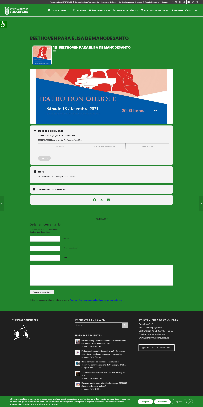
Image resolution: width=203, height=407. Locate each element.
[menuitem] (61, 2)
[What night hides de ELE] (2, 203)
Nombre (67, 238)
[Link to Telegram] (193, 2)
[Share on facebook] (94, 199)
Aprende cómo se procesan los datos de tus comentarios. (96, 300)
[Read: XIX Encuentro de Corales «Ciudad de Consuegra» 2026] (77, 373)
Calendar (43, 189)
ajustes (55, 404)
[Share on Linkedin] (108, 199)
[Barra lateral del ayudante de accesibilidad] (3, 24)
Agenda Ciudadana (152, 2)
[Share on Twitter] (101, 199)
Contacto (165, 2)
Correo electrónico (71, 248)
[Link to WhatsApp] (197, 2)
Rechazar (162, 401)
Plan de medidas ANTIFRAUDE (61, 2)
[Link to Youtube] (189, 2)
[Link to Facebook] (172, 2)
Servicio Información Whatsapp (130, 2)
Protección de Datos (109, 2)
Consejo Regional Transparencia (87, 2)
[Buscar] (196, 10)
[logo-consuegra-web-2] (18, 10)
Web (65, 257)
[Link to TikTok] (184, 2)
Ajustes (179, 401)
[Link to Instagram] (180, 2)
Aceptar (145, 401)
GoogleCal (59, 189)
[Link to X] (176, 2)
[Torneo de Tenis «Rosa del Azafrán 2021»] (201, 203)
